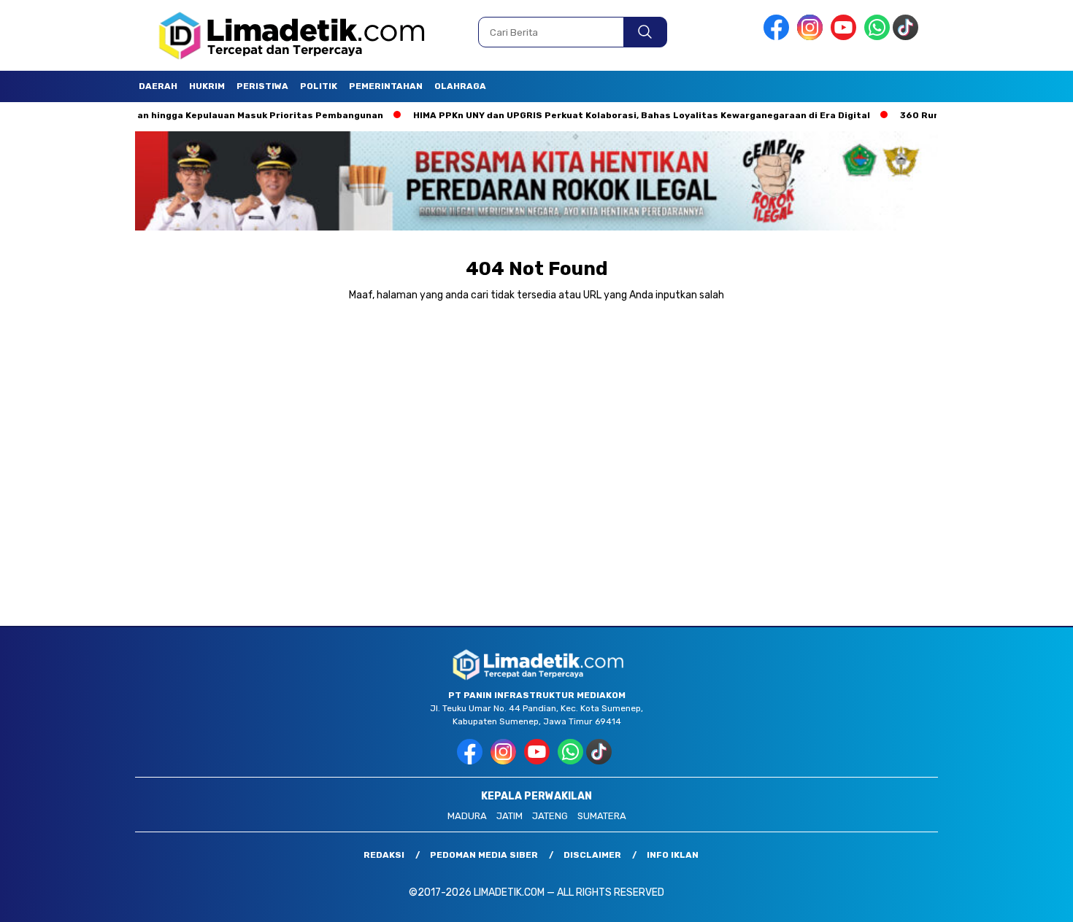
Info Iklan (673, 855)
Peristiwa (262, 86)
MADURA (467, 815)
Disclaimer (592, 855)
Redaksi (384, 855)
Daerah (158, 86)
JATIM (509, 815)
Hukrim (207, 86)
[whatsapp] (877, 36)
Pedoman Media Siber (484, 855)
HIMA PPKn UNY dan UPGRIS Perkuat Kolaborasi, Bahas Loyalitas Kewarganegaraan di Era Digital (606, 115)
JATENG (550, 815)
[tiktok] (908, 36)
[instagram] (812, 36)
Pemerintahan (386, 86)
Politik (318, 86)
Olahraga (460, 86)
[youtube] (846, 36)
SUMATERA (601, 815)
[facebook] (779, 36)
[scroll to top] (1029, 899)
